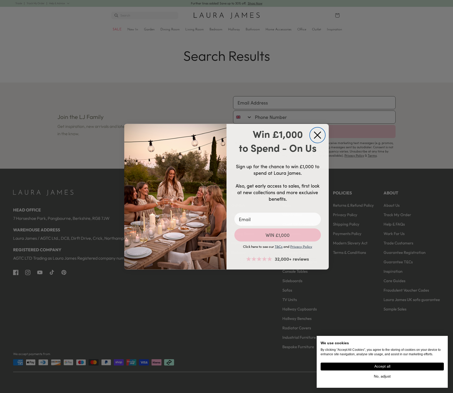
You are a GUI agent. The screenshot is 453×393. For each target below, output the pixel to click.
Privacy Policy (301, 246)
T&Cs (279, 246)
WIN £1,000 (278, 235)
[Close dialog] (317, 135)
